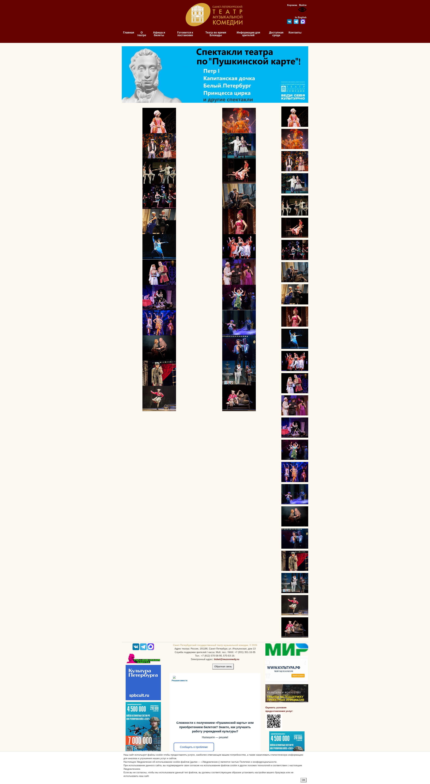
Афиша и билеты (159, 34)
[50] (159, 322)
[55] (239, 297)
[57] (239, 373)
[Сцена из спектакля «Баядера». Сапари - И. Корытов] (294, 339)
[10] (239, 196)
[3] (239, 120)
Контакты (295, 32)
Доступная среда (276, 34)
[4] (159, 145)
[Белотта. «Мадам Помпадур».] (294, 116)
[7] (159, 171)
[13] (159, 246)
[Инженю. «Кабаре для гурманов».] (294, 538)
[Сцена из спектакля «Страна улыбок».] (294, 472)
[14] (239, 246)
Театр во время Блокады (215, 34)
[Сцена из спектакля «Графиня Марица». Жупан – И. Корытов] (294, 228)
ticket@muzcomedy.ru (226, 659)
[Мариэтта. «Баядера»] (294, 316)
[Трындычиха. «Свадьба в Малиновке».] (294, 605)
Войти (303, 5)
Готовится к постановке (185, 34)
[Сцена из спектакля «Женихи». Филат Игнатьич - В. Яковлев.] (294, 427)
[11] (159, 221)
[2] (159, 120)
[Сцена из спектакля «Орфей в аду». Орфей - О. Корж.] (294, 583)
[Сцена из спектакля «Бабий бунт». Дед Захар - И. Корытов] (294, 161)
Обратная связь (223, 666)
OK (303, 780)
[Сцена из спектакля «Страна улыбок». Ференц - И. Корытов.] (294, 450)
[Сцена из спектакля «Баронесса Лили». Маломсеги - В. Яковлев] (294, 294)
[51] (239, 322)
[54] (159, 373)
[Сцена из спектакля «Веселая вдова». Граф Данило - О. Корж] (294, 383)
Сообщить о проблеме (194, 747)
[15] (159, 272)
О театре (141, 34)
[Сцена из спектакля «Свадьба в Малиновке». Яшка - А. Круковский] (294, 627)
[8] (239, 171)
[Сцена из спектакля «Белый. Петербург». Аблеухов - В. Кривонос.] (294, 516)
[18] (159, 297)
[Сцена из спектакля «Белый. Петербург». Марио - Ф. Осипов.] (294, 494)
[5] (239, 145)
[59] (239, 398)
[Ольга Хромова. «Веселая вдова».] (294, 361)
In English (301, 17)
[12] (239, 221)
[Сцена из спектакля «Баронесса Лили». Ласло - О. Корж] (294, 272)
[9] (159, 196)
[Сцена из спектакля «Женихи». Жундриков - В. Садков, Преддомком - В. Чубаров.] (294, 405)
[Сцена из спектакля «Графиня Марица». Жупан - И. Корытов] (294, 250)
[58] (159, 398)
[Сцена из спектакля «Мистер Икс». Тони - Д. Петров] (294, 205)
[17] (239, 272)
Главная (128, 32)
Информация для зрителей (248, 34)
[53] (159, 348)
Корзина (292, 5)
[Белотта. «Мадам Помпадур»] (294, 139)
